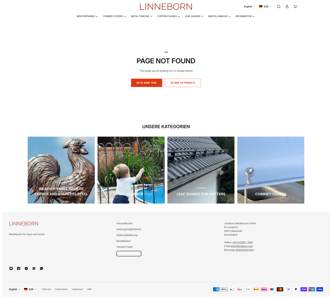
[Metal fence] (131, 170)
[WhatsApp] (41, 268)
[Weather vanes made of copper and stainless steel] (61, 170)
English (13, 289)
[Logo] (166, 6)
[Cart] (295, 6)
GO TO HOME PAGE (147, 82)
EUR (31, 289)
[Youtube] (26, 268)
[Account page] (287, 6)
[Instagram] (11, 268)
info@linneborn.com (242, 246)
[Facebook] (18, 268)
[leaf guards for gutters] (200, 170)
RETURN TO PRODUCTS (183, 82)
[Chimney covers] (270, 170)
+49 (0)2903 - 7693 (242, 242)
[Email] (34, 268)
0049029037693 (245, 250)
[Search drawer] (279, 6)
